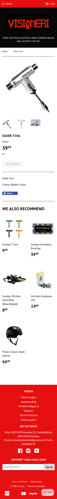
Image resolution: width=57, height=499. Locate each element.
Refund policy (28, 420)
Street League (28, 397)
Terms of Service (29, 415)
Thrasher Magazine (28, 406)
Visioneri (28, 411)
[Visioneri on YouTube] (36, 451)
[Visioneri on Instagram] (28, 451)
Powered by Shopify (36, 486)
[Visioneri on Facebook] (20, 451)
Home (4, 51)
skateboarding (28, 402)
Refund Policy (36, 482)
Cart (52, 3)
